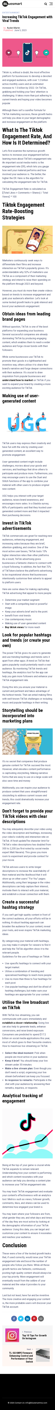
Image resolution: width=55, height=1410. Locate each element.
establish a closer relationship (19, 1022)
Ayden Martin (13, 28)
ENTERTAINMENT (11, 13)
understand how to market (17, 380)
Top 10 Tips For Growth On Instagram (34, 1337)
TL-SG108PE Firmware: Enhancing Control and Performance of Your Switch (21, 1357)
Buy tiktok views (14, 627)
